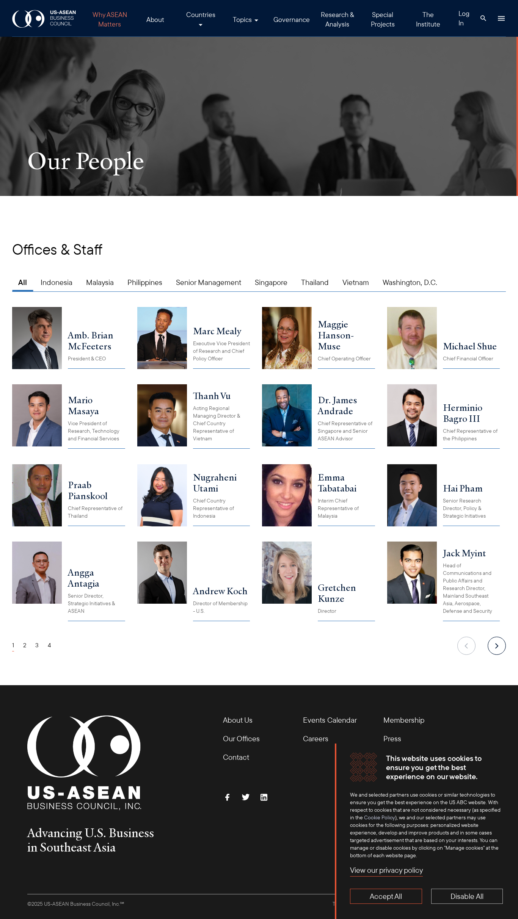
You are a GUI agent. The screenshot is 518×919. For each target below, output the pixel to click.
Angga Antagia (83, 578)
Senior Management (208, 282)
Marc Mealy (217, 330)
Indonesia (56, 282)
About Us (238, 720)
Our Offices (241, 738)
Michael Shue (470, 346)
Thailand (315, 282)
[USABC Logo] (44, 18)
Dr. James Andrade (337, 405)
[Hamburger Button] (501, 18)
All (22, 282)
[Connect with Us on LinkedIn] (263, 797)
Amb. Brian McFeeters (90, 340)
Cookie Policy (379, 817)
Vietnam (355, 282)
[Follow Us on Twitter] (245, 797)
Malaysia (100, 282)
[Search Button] (483, 18)
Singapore (271, 282)
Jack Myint (464, 552)
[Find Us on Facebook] (227, 797)
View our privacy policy (386, 870)
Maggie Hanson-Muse (336, 335)
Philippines (144, 282)
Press (392, 738)
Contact (236, 757)
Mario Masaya (83, 405)
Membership (403, 720)
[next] (497, 646)
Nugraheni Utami (215, 483)
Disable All (467, 896)
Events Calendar (330, 720)
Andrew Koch (220, 590)
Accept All (386, 896)
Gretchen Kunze (337, 593)
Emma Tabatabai (337, 483)
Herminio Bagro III (462, 413)
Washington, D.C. (410, 282)
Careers (315, 738)
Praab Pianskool (88, 490)
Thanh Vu (212, 395)
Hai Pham (463, 488)
